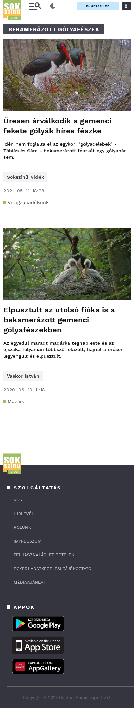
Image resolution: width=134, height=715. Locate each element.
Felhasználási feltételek (44, 554)
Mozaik (16, 401)
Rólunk (22, 527)
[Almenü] (35, 6)
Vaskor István (23, 376)
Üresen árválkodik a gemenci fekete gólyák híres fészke (57, 126)
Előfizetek (98, 6)
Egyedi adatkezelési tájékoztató (52, 568)
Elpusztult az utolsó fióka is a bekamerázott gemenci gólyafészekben (59, 320)
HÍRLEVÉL (24, 513)
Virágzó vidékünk (28, 202)
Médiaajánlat (29, 582)
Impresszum (27, 541)
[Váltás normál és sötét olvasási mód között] (52, 6)
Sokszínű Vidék (25, 177)
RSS (18, 500)
